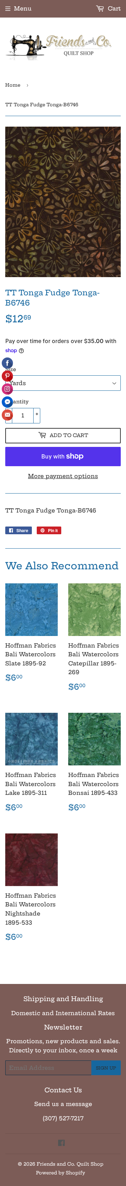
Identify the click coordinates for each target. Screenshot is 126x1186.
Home (12, 85)
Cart (113, 8)
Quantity (17, 401)
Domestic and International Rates (63, 1013)
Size (10, 369)
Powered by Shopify (60, 1172)
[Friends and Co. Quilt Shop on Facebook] (61, 1143)
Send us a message (63, 1103)
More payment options (63, 476)
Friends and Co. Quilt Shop (70, 1164)
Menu (22, 8)
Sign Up (106, 1068)
